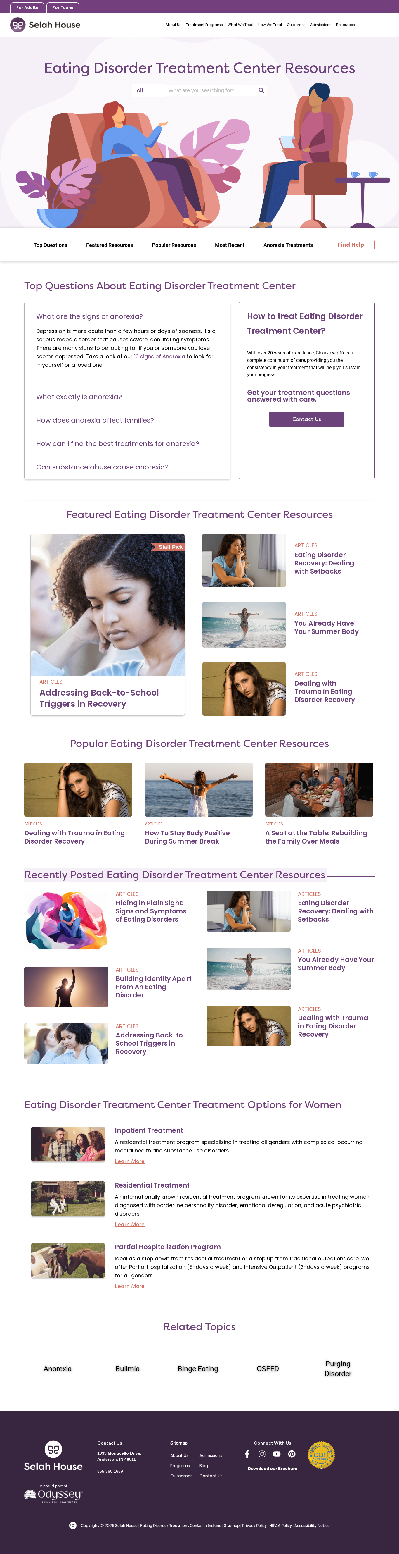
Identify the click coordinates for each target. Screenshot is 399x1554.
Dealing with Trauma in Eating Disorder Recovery (324, 691)
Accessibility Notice (312, 1525)
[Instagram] (262, 1454)
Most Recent (229, 245)
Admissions (211, 1455)
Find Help (351, 245)
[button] (127, 315)
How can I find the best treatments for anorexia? (117, 443)
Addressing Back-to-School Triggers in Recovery (99, 698)
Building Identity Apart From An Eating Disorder (154, 987)
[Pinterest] (292, 1454)
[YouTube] (277, 1454)
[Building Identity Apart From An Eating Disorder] (66, 986)
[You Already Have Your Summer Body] (244, 625)
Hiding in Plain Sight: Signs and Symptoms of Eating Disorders (151, 911)
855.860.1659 (376, 25)
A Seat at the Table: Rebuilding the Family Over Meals (316, 837)
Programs (180, 1466)
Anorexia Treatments (288, 245)
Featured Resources (109, 245)
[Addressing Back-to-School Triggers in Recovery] (108, 624)
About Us (179, 1455)
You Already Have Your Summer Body (326, 627)
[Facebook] (247, 1454)
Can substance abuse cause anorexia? (102, 467)
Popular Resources (174, 245)
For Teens (63, 8)
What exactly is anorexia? (79, 397)
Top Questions (50, 245)
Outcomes (181, 1476)
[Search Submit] (262, 90)
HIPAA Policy (280, 1525)
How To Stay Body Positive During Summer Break (187, 837)
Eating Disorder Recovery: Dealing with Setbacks (324, 563)
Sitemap (232, 1525)
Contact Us (211, 1476)
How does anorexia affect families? (95, 420)
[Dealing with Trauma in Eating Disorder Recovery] (244, 689)
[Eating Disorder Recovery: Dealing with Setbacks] (244, 560)
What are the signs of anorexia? (89, 316)
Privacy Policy (255, 1525)
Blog (204, 1466)
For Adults (27, 8)
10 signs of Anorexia (159, 356)
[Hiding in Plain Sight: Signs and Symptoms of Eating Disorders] (66, 920)
